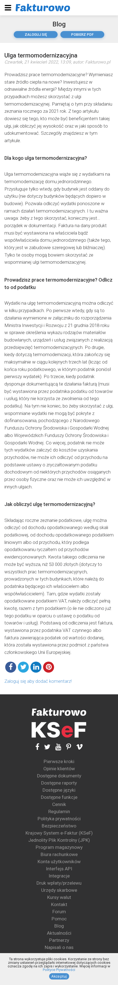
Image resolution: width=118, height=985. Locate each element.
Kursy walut (59, 897)
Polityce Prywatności (59, 970)
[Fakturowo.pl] (42, 8)
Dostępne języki (59, 790)
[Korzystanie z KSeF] (59, 730)
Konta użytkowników (59, 861)
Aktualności (59, 933)
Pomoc (59, 918)
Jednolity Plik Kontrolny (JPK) (59, 840)
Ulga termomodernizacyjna (40, 55)
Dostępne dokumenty (59, 775)
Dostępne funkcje (59, 797)
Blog (59, 24)
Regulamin (59, 811)
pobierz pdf (82, 34)
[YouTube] (55, 747)
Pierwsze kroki (59, 761)
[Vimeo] (77, 747)
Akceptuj (59, 976)
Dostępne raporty (59, 783)
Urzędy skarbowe (59, 890)
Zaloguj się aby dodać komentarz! (38, 681)
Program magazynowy (59, 847)
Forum (59, 911)
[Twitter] (44, 747)
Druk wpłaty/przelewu (59, 883)
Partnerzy (59, 940)
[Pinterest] (66, 747)
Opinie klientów (59, 768)
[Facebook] (37, 747)
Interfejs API (59, 868)
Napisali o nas (59, 947)
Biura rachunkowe (59, 854)
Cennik (59, 804)
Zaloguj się (36, 34)
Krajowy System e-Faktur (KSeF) (59, 833)
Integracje (59, 876)
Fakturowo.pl (97, 62)
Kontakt (59, 904)
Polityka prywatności (59, 818)
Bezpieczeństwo (59, 826)
